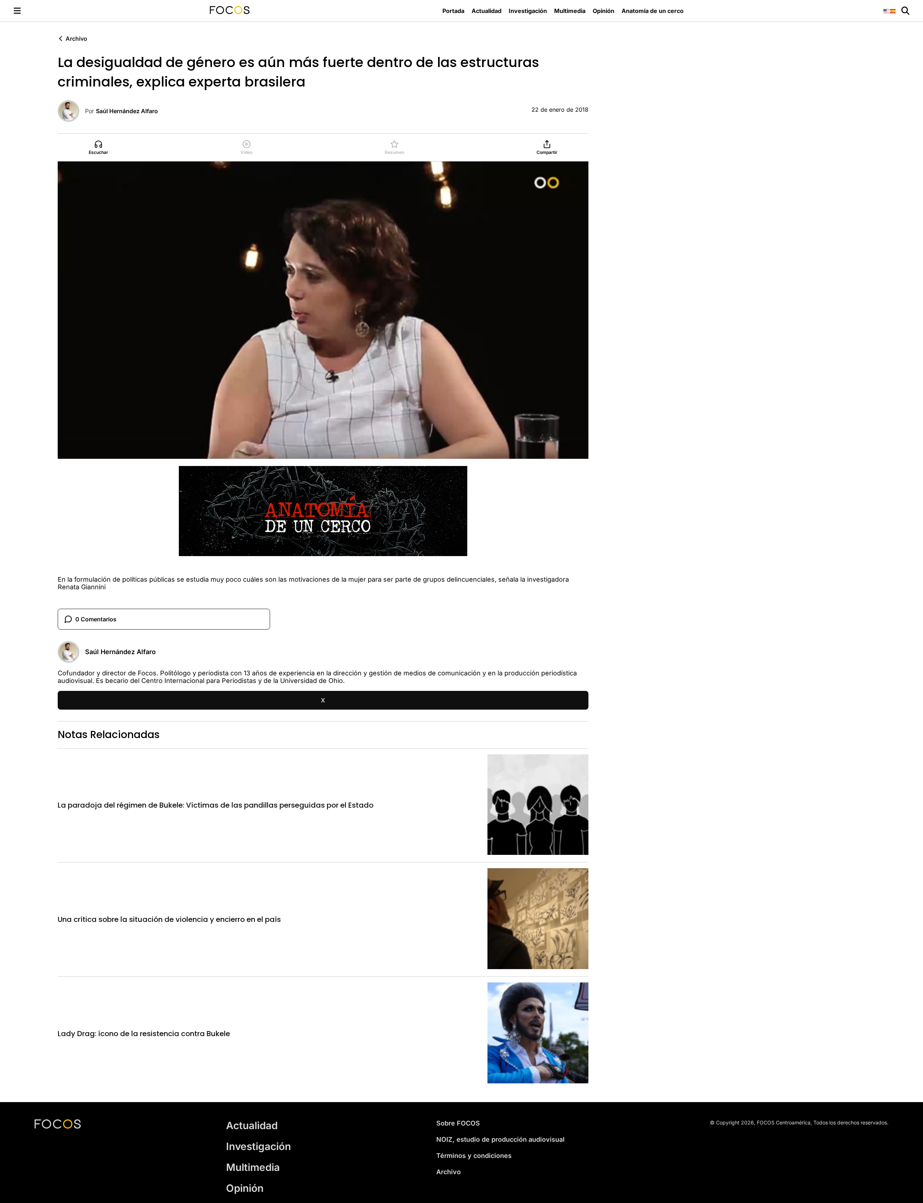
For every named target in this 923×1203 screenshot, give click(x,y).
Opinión (603, 10)
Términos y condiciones (474, 1155)
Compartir (546, 152)
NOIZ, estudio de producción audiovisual (500, 1139)
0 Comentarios (95, 619)
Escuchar (98, 152)
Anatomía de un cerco (653, 10)
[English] (886, 11)
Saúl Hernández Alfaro (127, 111)
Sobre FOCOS (458, 1123)
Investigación (528, 10)
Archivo (76, 38)
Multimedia (570, 10)
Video (246, 152)
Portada (453, 10)
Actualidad (487, 10)
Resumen (394, 152)
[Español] (893, 11)
